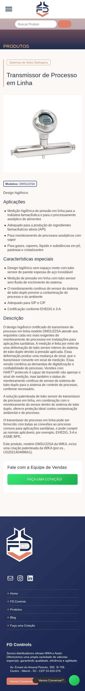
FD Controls (18, 601)
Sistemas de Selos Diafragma (28, 62)
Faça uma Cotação (22, 625)
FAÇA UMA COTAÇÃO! (44, 479)
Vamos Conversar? (22, 681)
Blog (13, 617)
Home (14, 593)
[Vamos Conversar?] (74, 680)
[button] (64, 24)
